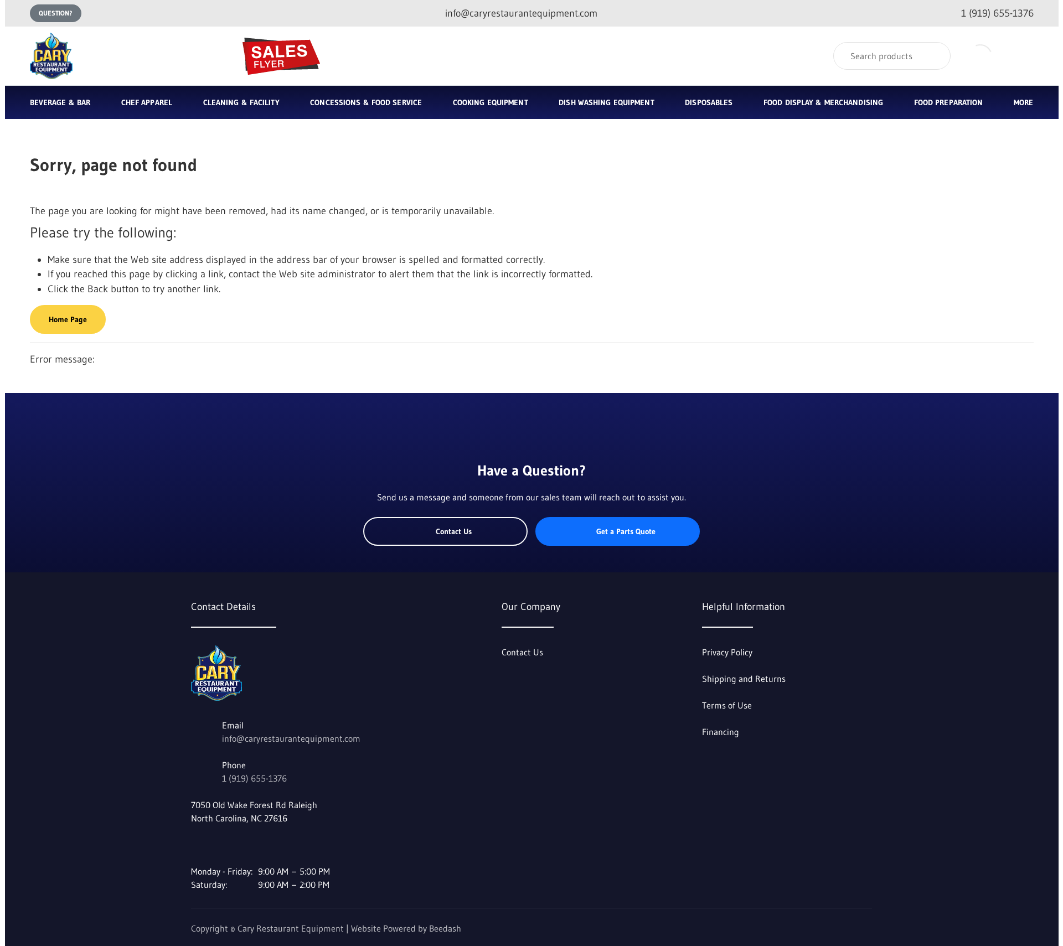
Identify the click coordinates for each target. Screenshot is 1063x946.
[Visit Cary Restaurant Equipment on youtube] (219, 844)
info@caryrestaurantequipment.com (291, 738)
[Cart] (1022, 56)
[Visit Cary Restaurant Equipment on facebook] (196, 844)
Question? (56, 13)
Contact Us (454, 531)
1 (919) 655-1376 (254, 778)
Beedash (445, 928)
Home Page (68, 319)
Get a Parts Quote (626, 531)
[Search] (935, 56)
